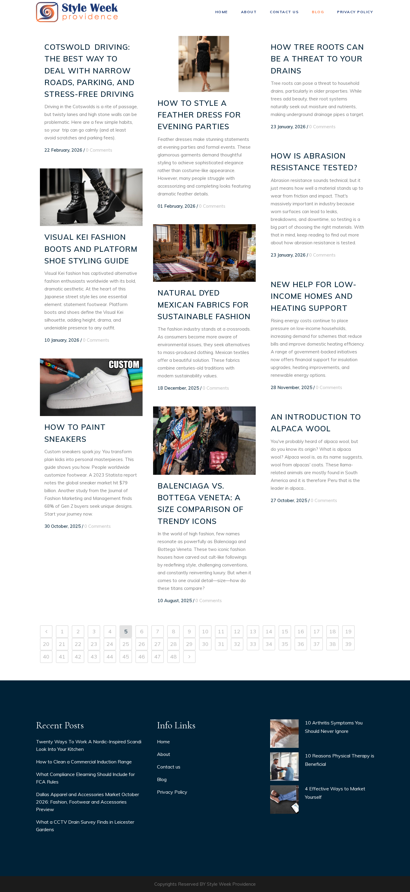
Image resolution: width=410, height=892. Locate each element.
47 (157, 656)
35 (285, 644)
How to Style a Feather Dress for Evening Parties (199, 114)
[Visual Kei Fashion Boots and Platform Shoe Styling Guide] (91, 197)
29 (189, 644)
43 (94, 656)
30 (205, 644)
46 (141, 656)
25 (125, 644)
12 (237, 631)
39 (348, 644)
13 (253, 631)
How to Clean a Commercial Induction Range (84, 762)
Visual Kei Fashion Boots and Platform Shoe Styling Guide (90, 248)
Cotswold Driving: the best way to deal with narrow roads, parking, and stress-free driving (89, 70)
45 (125, 656)
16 (300, 631)
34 (269, 644)
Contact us (168, 767)
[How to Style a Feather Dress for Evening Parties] (204, 64)
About (163, 754)
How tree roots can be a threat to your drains (317, 58)
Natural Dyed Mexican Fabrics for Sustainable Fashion (204, 304)
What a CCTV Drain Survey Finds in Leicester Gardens (85, 825)
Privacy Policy (172, 792)
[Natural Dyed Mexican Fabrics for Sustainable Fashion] (204, 253)
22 (78, 644)
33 (253, 644)
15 (285, 631)
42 (78, 656)
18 (332, 631)
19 (348, 631)
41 (62, 656)
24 (110, 644)
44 (110, 656)
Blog (162, 779)
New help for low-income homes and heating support (314, 296)
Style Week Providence (231, 884)
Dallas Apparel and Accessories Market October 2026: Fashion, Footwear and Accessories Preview (87, 801)
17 (316, 631)
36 (300, 644)
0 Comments (99, 150)
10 (205, 631)
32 (237, 644)
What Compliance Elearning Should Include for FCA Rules (85, 778)
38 (332, 644)
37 (316, 644)
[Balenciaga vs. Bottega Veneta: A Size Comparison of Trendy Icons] (204, 440)
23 (94, 644)
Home (163, 742)
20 (46, 644)
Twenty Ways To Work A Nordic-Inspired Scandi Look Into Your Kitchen (88, 745)
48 (173, 656)
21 (62, 644)
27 (157, 644)
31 (221, 644)
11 (221, 631)
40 (46, 656)
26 (141, 644)
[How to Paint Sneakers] (91, 387)
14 (269, 631)
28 (173, 644)
